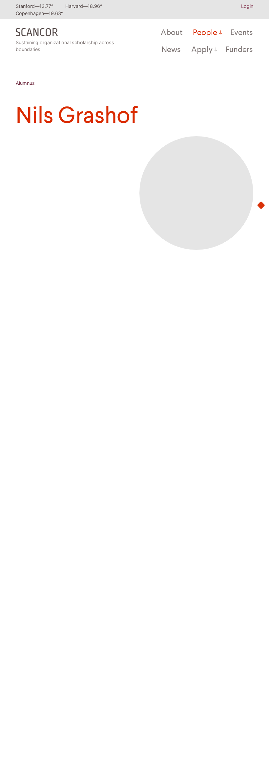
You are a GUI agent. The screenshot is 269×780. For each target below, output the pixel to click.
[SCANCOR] (37, 30)
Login (247, 6)
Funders (239, 50)
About (171, 33)
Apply (202, 50)
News (171, 50)
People (205, 33)
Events (241, 33)
